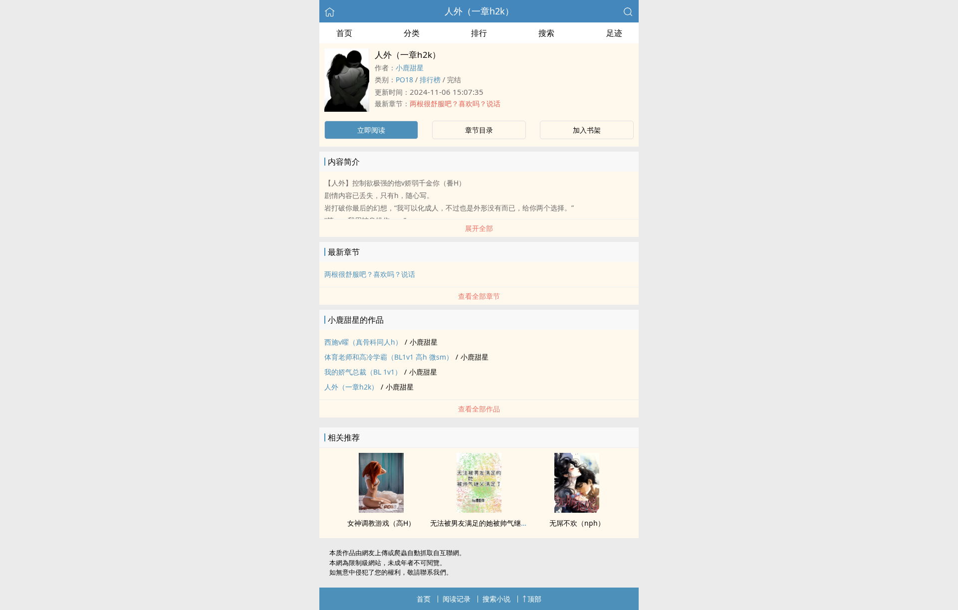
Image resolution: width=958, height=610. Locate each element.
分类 (412, 32)
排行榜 (430, 79)
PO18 (404, 79)
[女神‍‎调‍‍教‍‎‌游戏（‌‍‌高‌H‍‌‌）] (381, 509)
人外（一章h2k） (479, 11)
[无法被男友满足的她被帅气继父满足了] (479, 509)
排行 (479, 32)
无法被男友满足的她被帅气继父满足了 (489, 523)
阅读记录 (457, 599)
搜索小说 (496, 599)
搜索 (546, 32)
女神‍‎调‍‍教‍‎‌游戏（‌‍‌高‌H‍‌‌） (381, 523)
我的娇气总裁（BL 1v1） (363, 372)
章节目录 (479, 130)
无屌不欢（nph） (577, 523)
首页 (344, 32)
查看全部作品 (479, 408)
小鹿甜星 (410, 67)
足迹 (614, 32)
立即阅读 (371, 130)
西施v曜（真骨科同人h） (363, 342)
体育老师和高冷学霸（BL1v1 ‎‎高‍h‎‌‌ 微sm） (388, 357)
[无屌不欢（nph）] (576, 509)
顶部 (534, 599)
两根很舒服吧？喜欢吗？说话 (455, 103)
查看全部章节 (479, 296)
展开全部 (479, 228)
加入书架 (587, 130)
